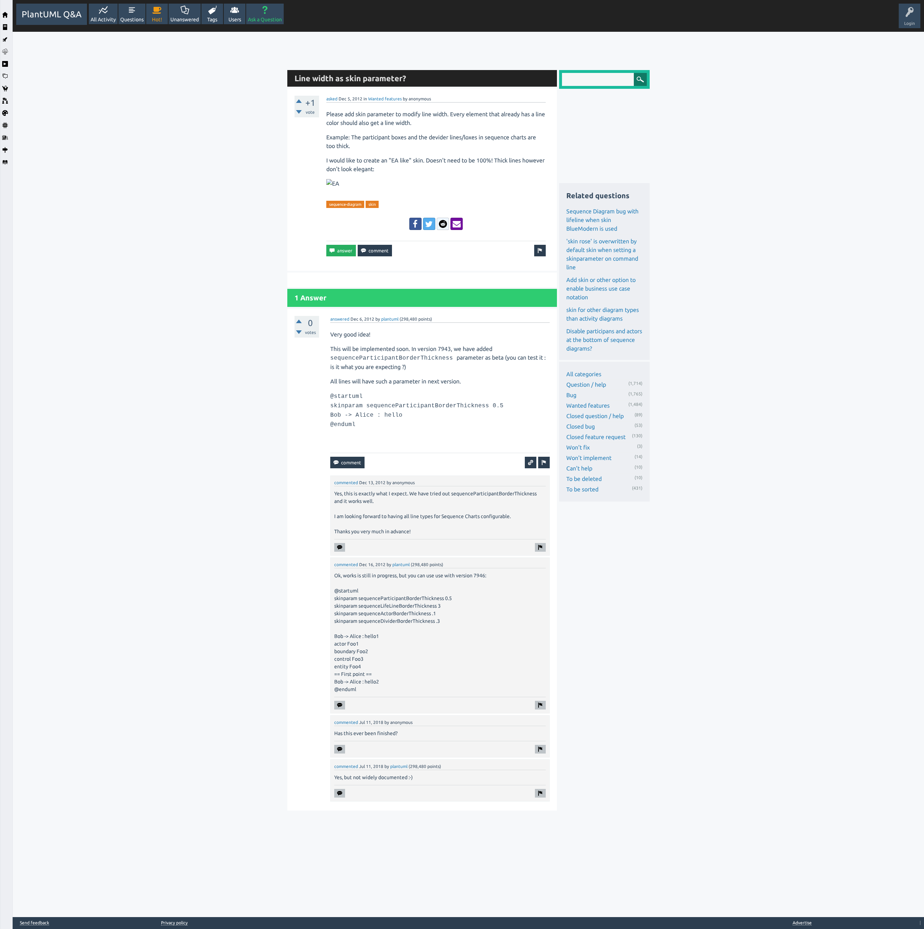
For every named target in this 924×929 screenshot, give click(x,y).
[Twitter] (429, 224)
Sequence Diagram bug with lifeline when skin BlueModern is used (602, 220)
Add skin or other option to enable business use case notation (601, 288)
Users (234, 19)
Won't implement (588, 458)
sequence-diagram (345, 204)
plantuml (389, 319)
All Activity (103, 19)
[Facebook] (415, 224)
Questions (132, 19)
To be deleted (584, 479)
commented (346, 482)
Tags (212, 19)
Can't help (579, 468)
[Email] (456, 224)
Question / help (586, 384)
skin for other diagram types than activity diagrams (602, 314)
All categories (583, 374)
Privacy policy (174, 922)
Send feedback (34, 923)
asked (331, 98)
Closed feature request (596, 437)
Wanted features (385, 98)
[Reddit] (443, 224)
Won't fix (578, 447)
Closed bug (580, 426)
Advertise (802, 922)
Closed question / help (595, 416)
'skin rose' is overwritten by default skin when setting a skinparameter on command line (602, 254)
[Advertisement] (148, 140)
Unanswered (184, 19)
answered (339, 319)
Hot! (157, 19)
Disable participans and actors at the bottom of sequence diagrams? (604, 340)
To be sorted (582, 489)
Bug (571, 395)
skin (372, 204)
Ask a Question (265, 19)
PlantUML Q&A (52, 14)
